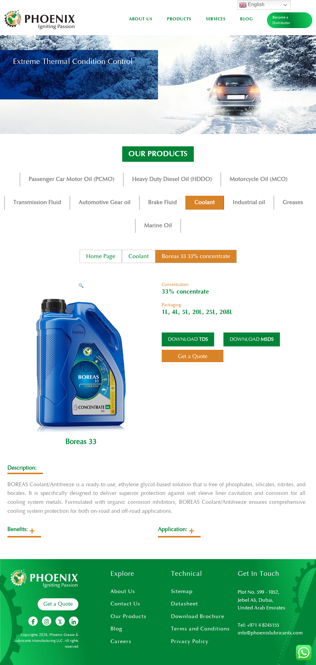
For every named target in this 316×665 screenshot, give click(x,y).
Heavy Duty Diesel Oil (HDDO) (172, 179)
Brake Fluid (162, 202)
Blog (246, 19)
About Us (140, 19)
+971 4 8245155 (263, 625)
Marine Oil (158, 225)
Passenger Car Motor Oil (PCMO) (71, 179)
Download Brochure (197, 616)
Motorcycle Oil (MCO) (259, 179)
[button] (81, 285)
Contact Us (125, 604)
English (255, 4)
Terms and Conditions (200, 629)
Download (188, 339)
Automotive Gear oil (105, 202)
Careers (120, 641)
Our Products (128, 616)
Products (179, 19)
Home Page (100, 256)
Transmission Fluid (37, 202)
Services (215, 19)
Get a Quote (58, 604)
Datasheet (184, 604)
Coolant (204, 202)
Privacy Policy (190, 641)
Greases (293, 202)
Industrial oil (249, 202)
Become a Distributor (281, 20)
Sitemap (182, 591)
